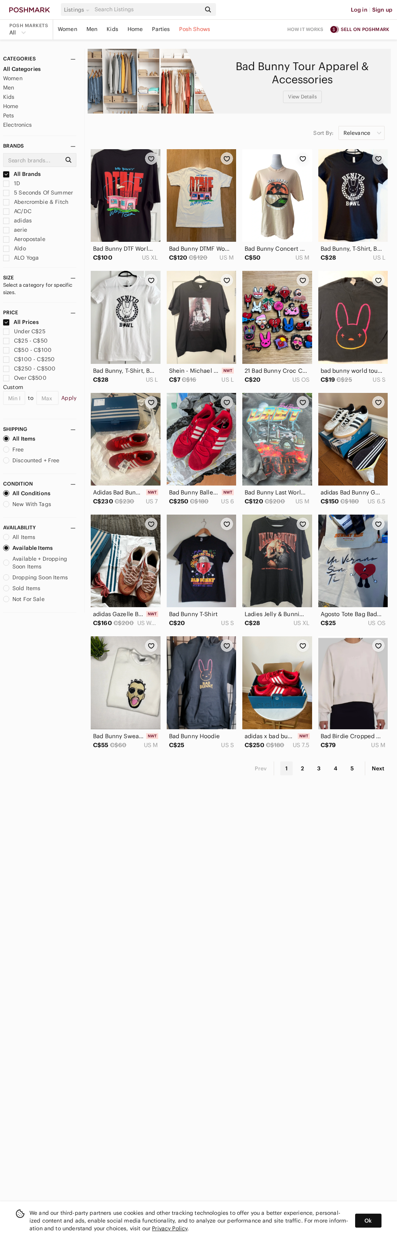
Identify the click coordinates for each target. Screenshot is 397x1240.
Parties (161, 29)
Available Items (32, 547)
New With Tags (31, 504)
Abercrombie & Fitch (40, 201)
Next (378, 768)
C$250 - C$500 (34, 368)
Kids (112, 29)
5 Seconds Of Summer (42, 192)
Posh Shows (194, 29)
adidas (22, 220)
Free (18, 449)
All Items (23, 438)
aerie (19, 229)
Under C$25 (29, 331)
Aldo (19, 248)
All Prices (26, 322)
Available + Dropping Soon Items (39, 562)
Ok (368, 1220)
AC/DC (21, 211)
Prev (261, 768)
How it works (305, 29)
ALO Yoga (25, 257)
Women (67, 29)
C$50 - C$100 (33, 349)
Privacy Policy (169, 1228)
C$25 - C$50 (31, 340)
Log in (359, 9)
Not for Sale (28, 599)
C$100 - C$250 (34, 359)
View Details (302, 96)
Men (91, 29)
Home (135, 29)
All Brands (26, 173)
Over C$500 (30, 377)
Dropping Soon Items (40, 577)
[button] (78, 10)
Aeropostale (28, 239)
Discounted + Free (36, 460)
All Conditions (31, 493)
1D (16, 183)
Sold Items (26, 588)
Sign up (382, 9)
